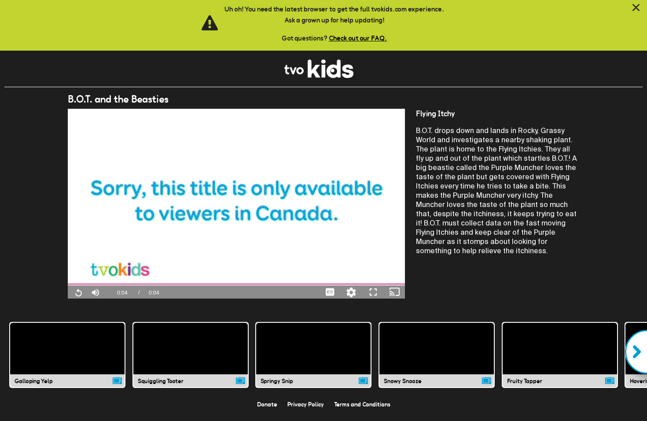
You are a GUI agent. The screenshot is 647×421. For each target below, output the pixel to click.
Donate (267, 404)
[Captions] (330, 292)
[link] (319, 75)
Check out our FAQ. (358, 38)
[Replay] (78, 292)
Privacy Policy (305, 404)
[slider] (236, 284)
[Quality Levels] (351, 292)
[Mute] (95, 291)
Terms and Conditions (362, 404)
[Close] (636, 8)
